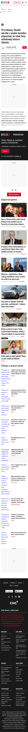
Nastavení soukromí (8, 724)
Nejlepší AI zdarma (5, 697)
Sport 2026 (19, 663)
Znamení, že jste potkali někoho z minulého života (21, 641)
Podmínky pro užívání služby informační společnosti (14, 720)
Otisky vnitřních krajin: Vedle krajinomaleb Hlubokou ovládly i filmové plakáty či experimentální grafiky (13, 331)
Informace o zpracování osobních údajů (11, 722)
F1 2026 (18, 676)
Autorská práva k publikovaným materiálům (13, 718)
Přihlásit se (17, 156)
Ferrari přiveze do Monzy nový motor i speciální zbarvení (18, 533)
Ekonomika (19, 689)
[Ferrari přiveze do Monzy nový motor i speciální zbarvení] (5, 538)
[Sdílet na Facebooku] (12, 190)
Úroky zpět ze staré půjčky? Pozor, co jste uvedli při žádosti (13, 357)
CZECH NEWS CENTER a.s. (19, 712)
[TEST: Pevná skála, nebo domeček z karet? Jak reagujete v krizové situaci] (5, 504)
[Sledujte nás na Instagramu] (15, 597)
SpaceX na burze (5, 693)
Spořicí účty (18, 695)
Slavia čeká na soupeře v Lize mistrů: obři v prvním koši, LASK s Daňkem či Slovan (18, 421)
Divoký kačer (4, 683)
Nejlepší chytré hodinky (6, 699)
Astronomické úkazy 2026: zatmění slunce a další (21, 646)
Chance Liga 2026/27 (8, 626)
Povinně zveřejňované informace (17, 728)
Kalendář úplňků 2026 (6, 647)
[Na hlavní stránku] (5, 2)
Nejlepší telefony (5, 695)
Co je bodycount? (5, 650)
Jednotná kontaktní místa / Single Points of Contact (13, 726)
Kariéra (16, 585)
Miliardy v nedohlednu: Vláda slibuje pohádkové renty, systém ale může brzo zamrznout (13, 276)
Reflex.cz (3, 9)
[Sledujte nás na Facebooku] (12, 597)
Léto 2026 (19, 632)
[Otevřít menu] (25, 2)
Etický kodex (6, 728)
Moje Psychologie (5, 615)
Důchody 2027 (19, 699)
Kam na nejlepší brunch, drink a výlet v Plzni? (18, 465)
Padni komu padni (5, 678)
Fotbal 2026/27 (19, 669)
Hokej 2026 (18, 672)
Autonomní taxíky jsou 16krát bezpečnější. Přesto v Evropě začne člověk (18, 392)
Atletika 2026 (19, 678)
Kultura (9, 9)
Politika (3, 663)
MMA (17, 667)
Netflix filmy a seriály (6, 705)
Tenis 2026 (18, 674)
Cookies (23, 722)
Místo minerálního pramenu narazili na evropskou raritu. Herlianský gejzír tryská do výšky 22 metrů (18, 478)
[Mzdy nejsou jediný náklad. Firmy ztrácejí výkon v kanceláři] (5, 410)
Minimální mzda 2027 (21, 701)
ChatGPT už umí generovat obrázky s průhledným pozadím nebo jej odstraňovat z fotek (18, 516)
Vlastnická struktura (18, 724)
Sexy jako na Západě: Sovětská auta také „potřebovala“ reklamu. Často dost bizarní (13, 304)
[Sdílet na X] (15, 190)
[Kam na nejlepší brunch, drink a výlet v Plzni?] (5, 468)
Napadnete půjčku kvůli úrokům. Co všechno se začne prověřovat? (17, 451)
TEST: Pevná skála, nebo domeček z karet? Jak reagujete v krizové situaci (18, 500)
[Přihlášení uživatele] (22, 2)
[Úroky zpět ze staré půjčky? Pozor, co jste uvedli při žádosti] (13, 347)
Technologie (5, 689)
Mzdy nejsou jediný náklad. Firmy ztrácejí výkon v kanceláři (18, 407)
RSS (11, 585)
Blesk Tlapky (14, 615)
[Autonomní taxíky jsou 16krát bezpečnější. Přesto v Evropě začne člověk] (5, 395)
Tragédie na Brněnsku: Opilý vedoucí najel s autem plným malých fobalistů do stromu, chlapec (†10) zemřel (18, 372)
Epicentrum (3, 636)
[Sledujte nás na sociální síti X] (9, 597)
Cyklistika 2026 (19, 680)
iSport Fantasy (9, 617)
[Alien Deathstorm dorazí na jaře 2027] (5, 441)
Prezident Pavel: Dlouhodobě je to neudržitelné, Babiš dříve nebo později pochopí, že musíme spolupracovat (13, 249)
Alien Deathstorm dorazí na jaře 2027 (18, 438)
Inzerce (20, 582)
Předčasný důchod (20, 693)
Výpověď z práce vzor (6, 681)
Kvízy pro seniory (5, 645)
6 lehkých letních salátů (21, 657)
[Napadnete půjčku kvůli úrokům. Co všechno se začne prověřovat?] (6, 455)
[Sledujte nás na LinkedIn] (19, 597)
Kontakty (5, 582)
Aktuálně (4, 632)
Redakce (13, 582)
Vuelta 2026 (17, 626)
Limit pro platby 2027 (20, 697)
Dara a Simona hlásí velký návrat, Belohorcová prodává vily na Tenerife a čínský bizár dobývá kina (13, 221)
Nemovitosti (9, 619)
